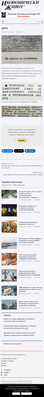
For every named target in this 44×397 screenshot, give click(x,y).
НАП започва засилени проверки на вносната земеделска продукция (28, 257)
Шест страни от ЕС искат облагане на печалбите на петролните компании (29, 303)
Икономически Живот (8, 32)
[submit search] (42, 21)
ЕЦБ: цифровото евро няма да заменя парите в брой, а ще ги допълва (30, 289)
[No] (41, 391)
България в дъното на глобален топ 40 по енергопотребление (27, 208)
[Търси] (28, 21)
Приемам (16, 393)
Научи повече (26, 393)
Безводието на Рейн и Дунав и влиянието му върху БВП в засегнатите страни (30, 240)
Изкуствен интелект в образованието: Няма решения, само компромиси (29, 273)
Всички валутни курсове (12, 344)
